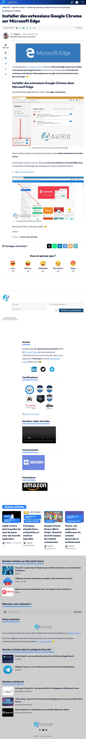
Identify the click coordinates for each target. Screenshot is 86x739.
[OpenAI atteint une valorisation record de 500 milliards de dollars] (7, 712)
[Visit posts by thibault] (5, 35)
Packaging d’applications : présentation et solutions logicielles (31, 532)
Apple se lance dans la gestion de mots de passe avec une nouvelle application (11, 532)
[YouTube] (43, 730)
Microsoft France (30, 352)
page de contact (74, 633)
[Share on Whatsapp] (20, 28)
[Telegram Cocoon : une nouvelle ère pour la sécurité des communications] (7, 669)
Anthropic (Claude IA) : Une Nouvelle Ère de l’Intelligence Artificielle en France (47, 688)
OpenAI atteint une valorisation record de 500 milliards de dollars (42, 709)
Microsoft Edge (31, 237)
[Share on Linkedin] (23, 28)
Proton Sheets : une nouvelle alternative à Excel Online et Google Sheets (44, 656)
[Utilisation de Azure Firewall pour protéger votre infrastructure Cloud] (7, 581)
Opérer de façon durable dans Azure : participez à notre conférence (43, 589)
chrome (22, 237)
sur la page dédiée (44, 641)
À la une (23, 581)
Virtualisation (32, 521)
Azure (17, 573)
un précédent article (34, 67)
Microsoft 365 (73, 521)
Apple (7, 516)
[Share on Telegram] (27, 28)
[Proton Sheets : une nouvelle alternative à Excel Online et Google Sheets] (7, 659)
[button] (72, 2)
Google (49, 521)
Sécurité (18, 659)
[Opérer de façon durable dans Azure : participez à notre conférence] (7, 592)
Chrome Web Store (26, 172)
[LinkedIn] (46, 730)
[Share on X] (16, 28)
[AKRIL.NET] (10, 2)
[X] (39, 730)
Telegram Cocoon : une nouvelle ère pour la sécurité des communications (44, 667)
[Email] (70, 246)
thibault (16, 34)
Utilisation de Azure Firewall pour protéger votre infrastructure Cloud (43, 578)
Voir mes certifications (31, 414)
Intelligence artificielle (23, 691)
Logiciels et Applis (12, 11)
